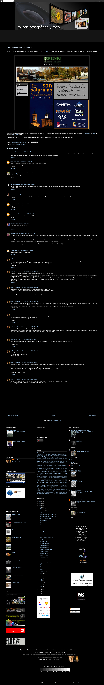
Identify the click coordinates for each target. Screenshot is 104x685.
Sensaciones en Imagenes (17, 194)
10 (45, 452)
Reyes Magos (53, 486)
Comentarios (74, 611)
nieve (55, 479)
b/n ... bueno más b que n (17, 529)
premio (38, 485)
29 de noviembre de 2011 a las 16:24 (30, 271)
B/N (38, 455)
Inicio (53, 415)
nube (66, 479)
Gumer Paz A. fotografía (76, 440)
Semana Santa (42, 490)
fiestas (62, 468)
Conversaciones (79, 441)
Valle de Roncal (45, 493)
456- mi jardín (79, 481)
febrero (41, 584)
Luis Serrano (45, 476)
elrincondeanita (14, 213)
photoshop (51, 483)
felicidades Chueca (16, 514)
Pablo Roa (64, 480)
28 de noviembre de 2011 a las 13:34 (31, 194)
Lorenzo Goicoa (40, 476)
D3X (48, 462)
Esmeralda (13, 223)
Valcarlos (60, 492)
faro (51, 468)
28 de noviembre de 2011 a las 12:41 (26, 173)
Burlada (60, 457)
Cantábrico (49, 458)
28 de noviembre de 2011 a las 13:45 (26, 204)
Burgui (57, 457)
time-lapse (39, 492)
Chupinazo (51, 459)
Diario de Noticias (54, 464)
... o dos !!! (42, 530)
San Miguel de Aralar (41, 489)
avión (66, 454)
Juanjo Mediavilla (15, 184)
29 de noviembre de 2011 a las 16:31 (30, 301)
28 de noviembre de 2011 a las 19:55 (24, 223)
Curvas (41, 535)
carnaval (52, 458)
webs (65, 493)
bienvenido (40, 457)
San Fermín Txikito (62, 488)
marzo (41, 582)
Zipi (40, 564)
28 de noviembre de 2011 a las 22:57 (28, 250)
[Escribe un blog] (33, 142)
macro (51, 476)
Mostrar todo (96, 519)
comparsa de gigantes (42, 461)
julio (41, 575)
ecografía (61, 464)
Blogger (78, 682)
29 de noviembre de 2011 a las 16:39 (30, 339)
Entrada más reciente (12, 415)
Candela (44, 458)
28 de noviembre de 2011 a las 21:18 (27, 233)
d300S (45, 462)
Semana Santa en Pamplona (19, 441)
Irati (45, 473)
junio (41, 577)
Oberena (38, 480)
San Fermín (54, 488)
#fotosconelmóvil (41, 452)
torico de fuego (44, 492)
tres (40, 524)
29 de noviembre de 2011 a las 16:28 (30, 287)
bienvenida (64, 455)
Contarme (14, 552)
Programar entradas (44, 555)
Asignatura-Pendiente (76, 470)
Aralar (46, 454)
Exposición (39, 468)
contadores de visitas (58, 461)
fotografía (14, 144)
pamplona (45, 482)
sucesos (61, 490)
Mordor (38, 477)
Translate (75, 616)
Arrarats (58, 454)
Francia (57, 470)
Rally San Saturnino (20, 144)
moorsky (64, 682)
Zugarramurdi (46, 495)
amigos (54, 452)
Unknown (13, 161)
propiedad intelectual (50, 485)
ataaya (63, 454)
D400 (51, 462)
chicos (48, 459)
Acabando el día (43, 541)
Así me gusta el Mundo (76, 450)
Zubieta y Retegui (40, 495)
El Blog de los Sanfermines (77, 465)
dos (40, 522)
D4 (49, 462)
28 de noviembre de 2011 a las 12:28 (23, 161)
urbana (56, 492)
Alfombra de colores (44, 547)
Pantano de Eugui (63, 482)
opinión (50, 480)
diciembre (42, 508)
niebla (52, 479)
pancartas (51, 482)
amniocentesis (58, 452)
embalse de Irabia (45, 465)
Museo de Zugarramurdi (56, 477)
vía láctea (56, 493)
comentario (65, 459)
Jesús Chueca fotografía (13, 440)
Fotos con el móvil (52, 470)
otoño (60, 480)
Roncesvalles (44, 488)
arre (61, 454)
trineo (49, 492)
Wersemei (73, 459)
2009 (40, 591)
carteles (56, 458)
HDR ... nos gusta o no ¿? (17, 544)
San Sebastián (50, 489)
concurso (51, 461)
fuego (63, 470)
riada (57, 486)
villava (62, 493)
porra (65, 483)
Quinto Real (61, 485)
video (59, 493)
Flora (65, 468)
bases (94, 133)
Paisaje (39, 482)
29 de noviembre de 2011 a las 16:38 (30, 326)
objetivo (42, 480)
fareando (48, 468)
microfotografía (64, 476)
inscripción (15, 134)
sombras (58, 490)
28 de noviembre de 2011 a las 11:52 (23, 151)
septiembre (42, 571)
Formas (38, 470)
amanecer (50, 452)
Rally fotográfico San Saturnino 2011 (48, 514)
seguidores (58, 489)
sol (55, 490)
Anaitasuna (47, 51)
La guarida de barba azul (17, 575)
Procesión (43, 485)
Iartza (38, 473)
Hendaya (53, 471)
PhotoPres (46, 483)
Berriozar (57, 455)
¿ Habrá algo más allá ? (17, 567)
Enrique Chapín (14, 173)
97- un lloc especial (80, 471)
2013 (40, 503)
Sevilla (53, 490)
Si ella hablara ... (43, 520)
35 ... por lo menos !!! (44, 543)
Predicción (41, 598)
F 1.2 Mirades (74, 480)
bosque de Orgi (49, 457)
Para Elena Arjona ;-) (44, 559)
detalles (39, 464)
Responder (13, 157)
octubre (42, 569)
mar (57, 476)
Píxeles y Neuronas (60, 483)
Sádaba (49, 488)
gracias (43, 471)
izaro (41, 512)
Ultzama (52, 492)
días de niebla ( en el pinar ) (19, 431)
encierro (62, 465)
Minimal (41, 566)
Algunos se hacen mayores (46, 518)
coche (58, 459)
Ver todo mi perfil (16, 461)
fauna (53, 468)
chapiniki (41, 459)
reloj (45, 486)
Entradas (73, 609)
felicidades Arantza (44, 553)
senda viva (49, 490)
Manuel (54, 476)
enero (41, 586)
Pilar (55, 483)
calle (42, 458)
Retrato (48, 486)
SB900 (54, 489)
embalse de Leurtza (52, 465)
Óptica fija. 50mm (75, 509)
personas (42, 483)
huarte (65, 471)
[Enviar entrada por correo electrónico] (29, 142)
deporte (65, 462)
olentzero (46, 480)
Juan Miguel (39, 474)
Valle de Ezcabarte (11, 430)
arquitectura (53, 454)
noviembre (42, 510)
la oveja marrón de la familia (46, 549)
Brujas (54, 457)
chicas (45, 459)
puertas (56, 485)
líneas (57, 474)
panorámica (56, 482)
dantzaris (62, 462)
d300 (43, 462)
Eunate (57, 466)
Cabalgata (64, 457)
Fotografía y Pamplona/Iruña (77, 500)
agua (47, 452)
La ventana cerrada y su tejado (46, 526)
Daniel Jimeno (57, 462)
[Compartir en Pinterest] (37, 142)
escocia (45, 466)
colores (60, 459)
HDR (49, 471)
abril (41, 580)
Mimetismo (42, 528)
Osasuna (56, 480)
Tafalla (65, 490)
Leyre (55, 474)
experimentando (63, 466)
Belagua (53, 455)
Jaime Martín (48, 473)
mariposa (59, 476)
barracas (41, 455)
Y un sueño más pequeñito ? (18, 560)
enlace (65, 465)
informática (41, 473)
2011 (40, 507)
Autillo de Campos (15, 250)
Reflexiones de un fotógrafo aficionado (80, 430)
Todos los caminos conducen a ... (47, 537)
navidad (48, 479)
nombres (62, 479)
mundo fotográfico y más (45, 477)
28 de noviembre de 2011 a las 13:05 (27, 184)
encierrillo (58, 465)
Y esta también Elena (44, 557)
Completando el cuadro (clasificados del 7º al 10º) (81, 467)
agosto (41, 573)
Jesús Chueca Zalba (15, 259)
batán (44, 455)
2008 (40, 593)
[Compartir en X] (34, 142)
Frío (60, 470)
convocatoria (87, 133)
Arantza (48, 454)
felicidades (58, 468)
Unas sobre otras (43, 531)
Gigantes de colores (16, 537)
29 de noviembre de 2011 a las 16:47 (30, 379)
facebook (44, 468)
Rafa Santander (14, 204)
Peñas (38, 483)
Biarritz (60, 455)
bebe (50, 455)
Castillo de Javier (61, 458)
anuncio (63, 452)
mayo (41, 579)
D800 (53, 462)
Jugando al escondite (44, 551)
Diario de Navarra (46, 464)
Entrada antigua (93, 415)
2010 (40, 589)
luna (49, 476)
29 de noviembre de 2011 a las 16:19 (30, 259)
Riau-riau (61, 486)
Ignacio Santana (14, 233)
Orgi (53, 480)
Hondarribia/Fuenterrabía (59, 471)
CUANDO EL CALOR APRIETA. (82, 451)
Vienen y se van (15, 582)
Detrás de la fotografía (76, 490)
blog (45, 457)
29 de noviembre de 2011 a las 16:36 (30, 314)
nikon (58, 479)
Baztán (47, 455)
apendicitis (42, 454)
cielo (55, 459)
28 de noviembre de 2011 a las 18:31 (26, 213)
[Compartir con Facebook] (36, 142)
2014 (40, 501)
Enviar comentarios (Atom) (55, 420)
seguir (61, 489)
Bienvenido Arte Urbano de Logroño (19, 522)
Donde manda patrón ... (45, 561)
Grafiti (46, 471)
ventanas (51, 493)
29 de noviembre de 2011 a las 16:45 (30, 362)
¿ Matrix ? (42, 539)
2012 (40, 505)
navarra (44, 479)
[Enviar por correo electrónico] (32, 142)
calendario (39, 458)
